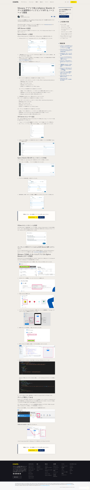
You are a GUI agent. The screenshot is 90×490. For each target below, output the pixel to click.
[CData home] (16, 2)
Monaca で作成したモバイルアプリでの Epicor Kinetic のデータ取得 (66, 36)
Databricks (71, 467)
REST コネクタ (30, 473)
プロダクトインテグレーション (48, 468)
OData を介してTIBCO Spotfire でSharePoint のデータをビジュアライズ (66, 61)
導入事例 (63, 467)
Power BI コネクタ (31, 476)
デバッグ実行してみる (64, 38)
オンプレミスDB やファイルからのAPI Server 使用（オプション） (66, 34)
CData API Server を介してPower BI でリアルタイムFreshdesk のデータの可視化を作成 (66, 50)
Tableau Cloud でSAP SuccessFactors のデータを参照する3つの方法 (66, 79)
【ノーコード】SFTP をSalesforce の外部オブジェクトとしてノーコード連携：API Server (66, 58)
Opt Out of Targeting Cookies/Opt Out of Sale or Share (67, 487)
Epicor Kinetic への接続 (65, 25)
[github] (18, 473)
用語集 (63, 473)
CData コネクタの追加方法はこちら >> (25, 60)
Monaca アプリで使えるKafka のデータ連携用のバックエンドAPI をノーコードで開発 (66, 69)
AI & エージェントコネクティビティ (48, 470)
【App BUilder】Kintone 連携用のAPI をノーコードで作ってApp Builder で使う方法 (66, 73)
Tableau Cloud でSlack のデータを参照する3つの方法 (66, 76)
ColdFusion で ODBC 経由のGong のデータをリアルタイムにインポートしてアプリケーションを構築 (66, 46)
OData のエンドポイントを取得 (66, 31)
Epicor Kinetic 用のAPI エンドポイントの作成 (66, 30)
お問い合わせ (41, 217)
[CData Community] (20, 473)
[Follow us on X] (53, 16)
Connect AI (38, 467)
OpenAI (71, 473)
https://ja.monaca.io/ (48, 24)
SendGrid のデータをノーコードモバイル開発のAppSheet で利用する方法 (66, 54)
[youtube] (17, 473)
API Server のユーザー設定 (65, 27)
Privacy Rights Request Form (45, 485)
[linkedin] (13, 473)
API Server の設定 (63, 24)
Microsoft (71, 470)
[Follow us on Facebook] (51, 16)
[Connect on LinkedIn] (54, 16)
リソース (63, 470)
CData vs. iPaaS (47, 473)
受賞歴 (54, 470)
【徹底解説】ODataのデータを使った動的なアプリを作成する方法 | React (66, 65)
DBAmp (38, 470)
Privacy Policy (69, 484)
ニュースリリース (55, 467)
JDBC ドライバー (31, 467)
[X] (15, 473)
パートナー (46, 472)
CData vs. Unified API (48, 475)
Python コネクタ (30, 470)
